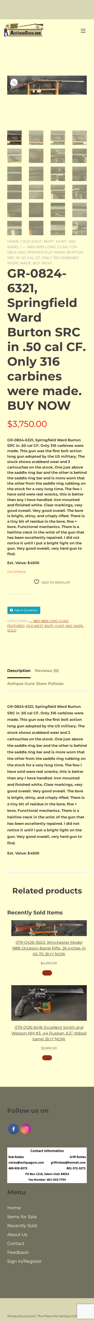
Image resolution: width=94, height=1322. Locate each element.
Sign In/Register (24, 1261)
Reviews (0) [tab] (47, 670)
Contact (15, 1243)
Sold (11, 630)
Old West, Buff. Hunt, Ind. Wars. (55, 626)
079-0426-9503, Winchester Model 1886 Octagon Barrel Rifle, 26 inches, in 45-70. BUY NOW (49, 948)
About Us (17, 1234)
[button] (14, 82)
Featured (16, 626)
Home (13, 241)
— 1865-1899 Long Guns (45, 247)
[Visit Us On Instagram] (26, 1134)
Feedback (18, 1252)
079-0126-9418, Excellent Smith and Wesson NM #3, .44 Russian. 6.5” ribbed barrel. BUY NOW (49, 1033)
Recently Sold (22, 1225)
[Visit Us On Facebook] (13, 1134)
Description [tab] (19, 670)
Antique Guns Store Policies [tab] (35, 683)
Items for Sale (22, 1216)
